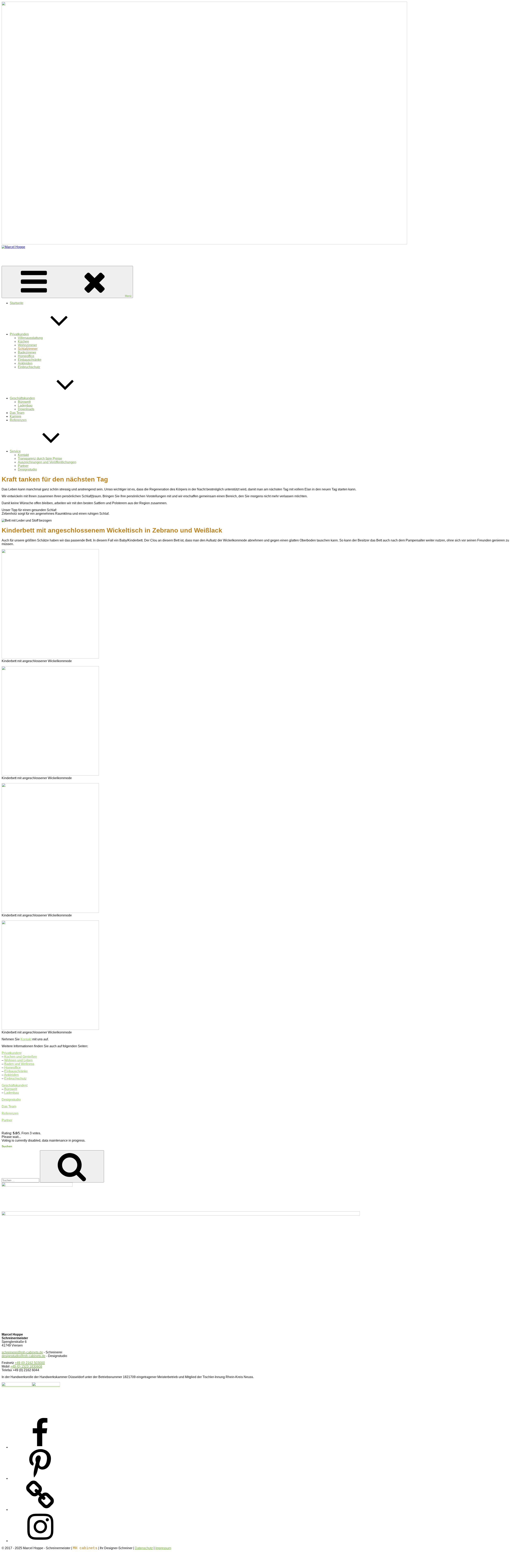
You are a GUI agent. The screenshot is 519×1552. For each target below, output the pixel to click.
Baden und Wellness (19, 1064)
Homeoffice (26, 356)
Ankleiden (25, 363)
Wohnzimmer (27, 345)
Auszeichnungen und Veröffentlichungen (47, 462)
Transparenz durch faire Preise (40, 458)
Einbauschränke (29, 359)
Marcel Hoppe (12, 254)
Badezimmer (27, 352)
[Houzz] (40, 1509)
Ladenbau (25, 405)
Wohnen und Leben (18, 1060)
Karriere (15, 416)
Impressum (163, 1548)
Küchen (23, 341)
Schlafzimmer (28, 348)
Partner (23, 466)
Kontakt (23, 455)
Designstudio (27, 469)
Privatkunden (19, 334)
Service (15, 451)
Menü (128, 295)
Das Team (17, 412)
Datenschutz (144, 1548)
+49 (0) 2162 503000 (30, 1363)
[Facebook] (40, 1447)
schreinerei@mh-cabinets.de (22, 1352)
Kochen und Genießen (20, 1056)
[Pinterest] (40, 1478)
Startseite (16, 303)
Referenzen (18, 420)
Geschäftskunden (22, 398)
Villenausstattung (30, 338)
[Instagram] (40, 1540)
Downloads (26, 409)
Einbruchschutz (29, 367)
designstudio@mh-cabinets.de (23, 1356)
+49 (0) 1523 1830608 (26, 1366)
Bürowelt (24, 402)
